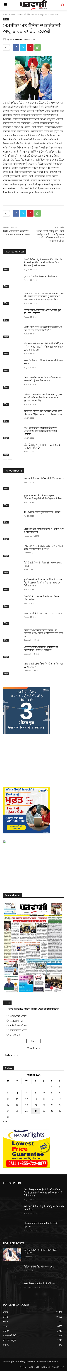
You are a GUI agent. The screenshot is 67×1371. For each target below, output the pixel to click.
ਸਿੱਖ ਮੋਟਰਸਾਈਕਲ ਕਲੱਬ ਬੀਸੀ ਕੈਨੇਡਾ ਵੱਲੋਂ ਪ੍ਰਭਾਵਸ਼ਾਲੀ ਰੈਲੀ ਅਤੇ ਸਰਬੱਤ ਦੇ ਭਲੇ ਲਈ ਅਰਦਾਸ (40, 431)
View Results (33, 1048)
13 (35, 1098)
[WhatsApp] (37, 47)
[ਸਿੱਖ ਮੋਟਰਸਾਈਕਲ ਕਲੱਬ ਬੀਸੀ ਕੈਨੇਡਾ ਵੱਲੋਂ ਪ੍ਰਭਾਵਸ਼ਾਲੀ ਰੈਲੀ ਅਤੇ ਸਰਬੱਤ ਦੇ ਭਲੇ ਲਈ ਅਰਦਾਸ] (12, 433)
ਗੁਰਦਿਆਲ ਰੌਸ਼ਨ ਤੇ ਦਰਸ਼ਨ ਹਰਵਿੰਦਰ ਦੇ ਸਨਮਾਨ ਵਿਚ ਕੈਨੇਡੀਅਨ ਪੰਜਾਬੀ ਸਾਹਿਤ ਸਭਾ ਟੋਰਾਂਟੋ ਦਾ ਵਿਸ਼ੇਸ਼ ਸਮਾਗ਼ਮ (43, 582)
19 (26, 1104)
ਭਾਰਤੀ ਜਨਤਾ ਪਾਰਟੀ (18, 1030)
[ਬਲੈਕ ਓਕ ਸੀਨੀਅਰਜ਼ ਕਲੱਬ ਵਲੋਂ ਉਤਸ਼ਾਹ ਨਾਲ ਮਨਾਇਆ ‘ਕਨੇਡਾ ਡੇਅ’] (12, 449)
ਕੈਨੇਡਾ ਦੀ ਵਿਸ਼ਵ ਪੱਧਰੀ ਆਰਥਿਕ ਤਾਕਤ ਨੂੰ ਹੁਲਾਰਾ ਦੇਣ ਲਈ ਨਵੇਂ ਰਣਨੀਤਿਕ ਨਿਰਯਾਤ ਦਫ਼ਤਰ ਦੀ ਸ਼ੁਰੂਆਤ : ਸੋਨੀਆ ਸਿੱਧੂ (43, 397)
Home (6, 14)
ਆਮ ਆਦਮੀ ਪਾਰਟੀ (18, 1016)
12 (26, 1098)
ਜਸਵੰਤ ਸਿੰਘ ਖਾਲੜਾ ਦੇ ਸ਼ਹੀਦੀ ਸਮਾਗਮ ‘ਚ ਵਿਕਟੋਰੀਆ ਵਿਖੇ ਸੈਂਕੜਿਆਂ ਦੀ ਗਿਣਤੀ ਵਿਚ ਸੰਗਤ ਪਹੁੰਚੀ (43, 633)
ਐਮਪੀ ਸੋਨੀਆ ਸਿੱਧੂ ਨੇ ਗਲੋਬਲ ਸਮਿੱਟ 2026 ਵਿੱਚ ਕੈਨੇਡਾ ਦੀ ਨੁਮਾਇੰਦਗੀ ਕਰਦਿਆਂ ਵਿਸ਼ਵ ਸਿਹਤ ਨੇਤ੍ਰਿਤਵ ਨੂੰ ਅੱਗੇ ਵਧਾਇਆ (43, 262)
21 (44, 1104)
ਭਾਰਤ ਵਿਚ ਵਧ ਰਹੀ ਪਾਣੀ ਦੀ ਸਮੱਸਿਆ (39, 1283)
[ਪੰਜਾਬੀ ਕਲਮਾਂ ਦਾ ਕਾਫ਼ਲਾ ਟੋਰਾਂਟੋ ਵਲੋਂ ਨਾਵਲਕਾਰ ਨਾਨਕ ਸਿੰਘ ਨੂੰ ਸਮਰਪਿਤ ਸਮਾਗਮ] (12, 382)
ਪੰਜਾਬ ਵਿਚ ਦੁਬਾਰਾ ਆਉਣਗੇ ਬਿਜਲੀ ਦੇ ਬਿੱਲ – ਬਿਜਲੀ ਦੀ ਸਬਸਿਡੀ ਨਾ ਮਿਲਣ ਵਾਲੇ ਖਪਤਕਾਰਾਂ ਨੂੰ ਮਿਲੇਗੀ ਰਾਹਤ (43, 1192)
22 (51, 1104)
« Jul (5, 1121)
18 (17, 1104)
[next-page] (10, 461)
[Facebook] (16, 47)
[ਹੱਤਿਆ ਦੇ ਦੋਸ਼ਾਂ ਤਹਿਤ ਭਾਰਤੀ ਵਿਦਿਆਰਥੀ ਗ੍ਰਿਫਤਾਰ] (12, 1228)
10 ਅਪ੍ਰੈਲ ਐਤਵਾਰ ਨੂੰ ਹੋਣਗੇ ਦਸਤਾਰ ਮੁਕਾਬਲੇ (42, 512)
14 (44, 1098)
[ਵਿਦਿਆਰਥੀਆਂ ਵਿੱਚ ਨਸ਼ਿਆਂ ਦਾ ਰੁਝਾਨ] (12, 1271)
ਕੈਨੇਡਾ (13, 14)
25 (17, 1110)
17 (8, 1104)
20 (35, 1104)
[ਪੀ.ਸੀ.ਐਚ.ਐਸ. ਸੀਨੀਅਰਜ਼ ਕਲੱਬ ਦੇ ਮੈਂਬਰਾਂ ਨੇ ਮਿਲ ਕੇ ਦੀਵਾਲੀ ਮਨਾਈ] (12, 534)
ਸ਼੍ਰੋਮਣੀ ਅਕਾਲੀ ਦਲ (18, 1025)
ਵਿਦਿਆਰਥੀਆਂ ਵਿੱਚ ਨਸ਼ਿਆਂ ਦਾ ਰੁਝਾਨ (39, 1266)
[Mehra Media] (5, 39)
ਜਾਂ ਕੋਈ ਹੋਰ (15, 1034)
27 (35, 1110)
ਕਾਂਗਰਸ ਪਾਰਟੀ (16, 1020)
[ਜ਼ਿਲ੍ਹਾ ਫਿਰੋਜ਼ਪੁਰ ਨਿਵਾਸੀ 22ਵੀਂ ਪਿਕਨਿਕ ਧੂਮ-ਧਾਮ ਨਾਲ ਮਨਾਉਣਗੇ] (12, 315)
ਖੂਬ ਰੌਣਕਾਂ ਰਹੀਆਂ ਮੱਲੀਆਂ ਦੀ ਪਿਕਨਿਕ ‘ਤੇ (40, 276)
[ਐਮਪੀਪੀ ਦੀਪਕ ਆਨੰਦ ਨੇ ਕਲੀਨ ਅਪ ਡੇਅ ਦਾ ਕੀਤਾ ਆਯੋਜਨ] (12, 601)
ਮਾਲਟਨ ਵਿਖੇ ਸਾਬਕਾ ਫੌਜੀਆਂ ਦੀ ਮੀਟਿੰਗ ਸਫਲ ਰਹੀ (44, 478)
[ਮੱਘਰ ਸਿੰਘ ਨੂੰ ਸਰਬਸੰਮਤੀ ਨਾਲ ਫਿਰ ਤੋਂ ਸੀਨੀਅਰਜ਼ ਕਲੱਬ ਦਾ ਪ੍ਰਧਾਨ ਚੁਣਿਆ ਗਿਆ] (12, 550)
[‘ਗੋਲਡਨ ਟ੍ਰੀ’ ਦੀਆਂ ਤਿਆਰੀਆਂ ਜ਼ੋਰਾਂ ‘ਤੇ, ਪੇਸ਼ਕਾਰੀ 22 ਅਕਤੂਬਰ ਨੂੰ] (12, 668)
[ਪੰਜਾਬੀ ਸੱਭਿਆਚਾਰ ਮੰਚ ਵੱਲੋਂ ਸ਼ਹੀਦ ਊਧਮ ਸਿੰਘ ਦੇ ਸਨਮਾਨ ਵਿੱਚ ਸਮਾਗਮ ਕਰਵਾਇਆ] (12, 332)
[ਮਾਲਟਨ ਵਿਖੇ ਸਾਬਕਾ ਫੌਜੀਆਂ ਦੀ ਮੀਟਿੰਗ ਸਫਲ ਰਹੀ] (12, 483)
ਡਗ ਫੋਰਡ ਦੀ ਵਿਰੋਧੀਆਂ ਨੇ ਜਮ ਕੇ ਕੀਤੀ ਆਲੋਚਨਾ (43, 613)
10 (8, 1098)
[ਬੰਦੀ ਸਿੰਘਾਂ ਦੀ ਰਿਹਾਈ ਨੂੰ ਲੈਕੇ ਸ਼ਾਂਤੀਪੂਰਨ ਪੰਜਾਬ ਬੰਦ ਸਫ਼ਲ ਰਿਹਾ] (12, 1211)
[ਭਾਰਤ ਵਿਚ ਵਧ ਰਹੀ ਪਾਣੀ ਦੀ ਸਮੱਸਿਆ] (12, 1288)
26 (26, 1110)
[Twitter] (23, 47)
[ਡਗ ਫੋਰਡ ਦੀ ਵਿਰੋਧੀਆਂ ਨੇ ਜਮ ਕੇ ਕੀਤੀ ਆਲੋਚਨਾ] (12, 618)
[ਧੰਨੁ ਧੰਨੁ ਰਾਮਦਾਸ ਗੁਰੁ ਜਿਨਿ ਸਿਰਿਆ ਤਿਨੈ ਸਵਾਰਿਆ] (12, 1254)
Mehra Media (16, 39)
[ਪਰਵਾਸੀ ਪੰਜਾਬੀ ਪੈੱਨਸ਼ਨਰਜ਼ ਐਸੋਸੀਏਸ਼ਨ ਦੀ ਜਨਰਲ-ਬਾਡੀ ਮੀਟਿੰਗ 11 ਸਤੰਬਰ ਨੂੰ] (12, 652)
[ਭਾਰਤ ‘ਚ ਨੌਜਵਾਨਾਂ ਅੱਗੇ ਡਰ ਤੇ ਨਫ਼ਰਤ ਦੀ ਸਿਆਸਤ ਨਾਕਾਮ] (12, 365)
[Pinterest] (30, 47)
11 (17, 1098)
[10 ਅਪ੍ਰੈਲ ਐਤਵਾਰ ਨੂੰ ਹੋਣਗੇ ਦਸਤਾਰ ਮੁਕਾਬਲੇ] (12, 517)
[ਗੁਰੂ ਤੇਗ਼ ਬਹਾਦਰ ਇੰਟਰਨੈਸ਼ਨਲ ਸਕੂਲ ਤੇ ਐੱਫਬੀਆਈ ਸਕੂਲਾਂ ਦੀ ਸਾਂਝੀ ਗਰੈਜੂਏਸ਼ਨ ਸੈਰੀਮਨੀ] (12, 500)
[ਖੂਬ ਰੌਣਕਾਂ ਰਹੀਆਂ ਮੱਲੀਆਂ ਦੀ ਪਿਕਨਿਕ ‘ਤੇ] (12, 281)
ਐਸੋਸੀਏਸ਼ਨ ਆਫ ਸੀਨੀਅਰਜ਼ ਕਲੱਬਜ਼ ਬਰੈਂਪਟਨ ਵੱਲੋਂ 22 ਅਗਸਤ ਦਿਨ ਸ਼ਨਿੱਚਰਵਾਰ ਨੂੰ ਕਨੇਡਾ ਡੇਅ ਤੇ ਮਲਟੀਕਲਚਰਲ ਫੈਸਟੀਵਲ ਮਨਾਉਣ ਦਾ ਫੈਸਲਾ (44, 296)
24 (8, 1110)
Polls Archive (11, 1055)
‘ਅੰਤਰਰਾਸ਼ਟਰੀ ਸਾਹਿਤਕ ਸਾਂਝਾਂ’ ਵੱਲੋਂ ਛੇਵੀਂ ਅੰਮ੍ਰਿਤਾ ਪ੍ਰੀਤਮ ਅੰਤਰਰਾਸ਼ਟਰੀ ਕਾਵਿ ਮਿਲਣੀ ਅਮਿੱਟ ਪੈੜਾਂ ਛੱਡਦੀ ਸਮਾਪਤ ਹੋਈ (44, 346)
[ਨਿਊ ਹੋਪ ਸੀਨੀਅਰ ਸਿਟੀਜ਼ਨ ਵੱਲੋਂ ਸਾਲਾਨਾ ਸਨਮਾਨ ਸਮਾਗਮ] (12, 567)
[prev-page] (5, 461)
